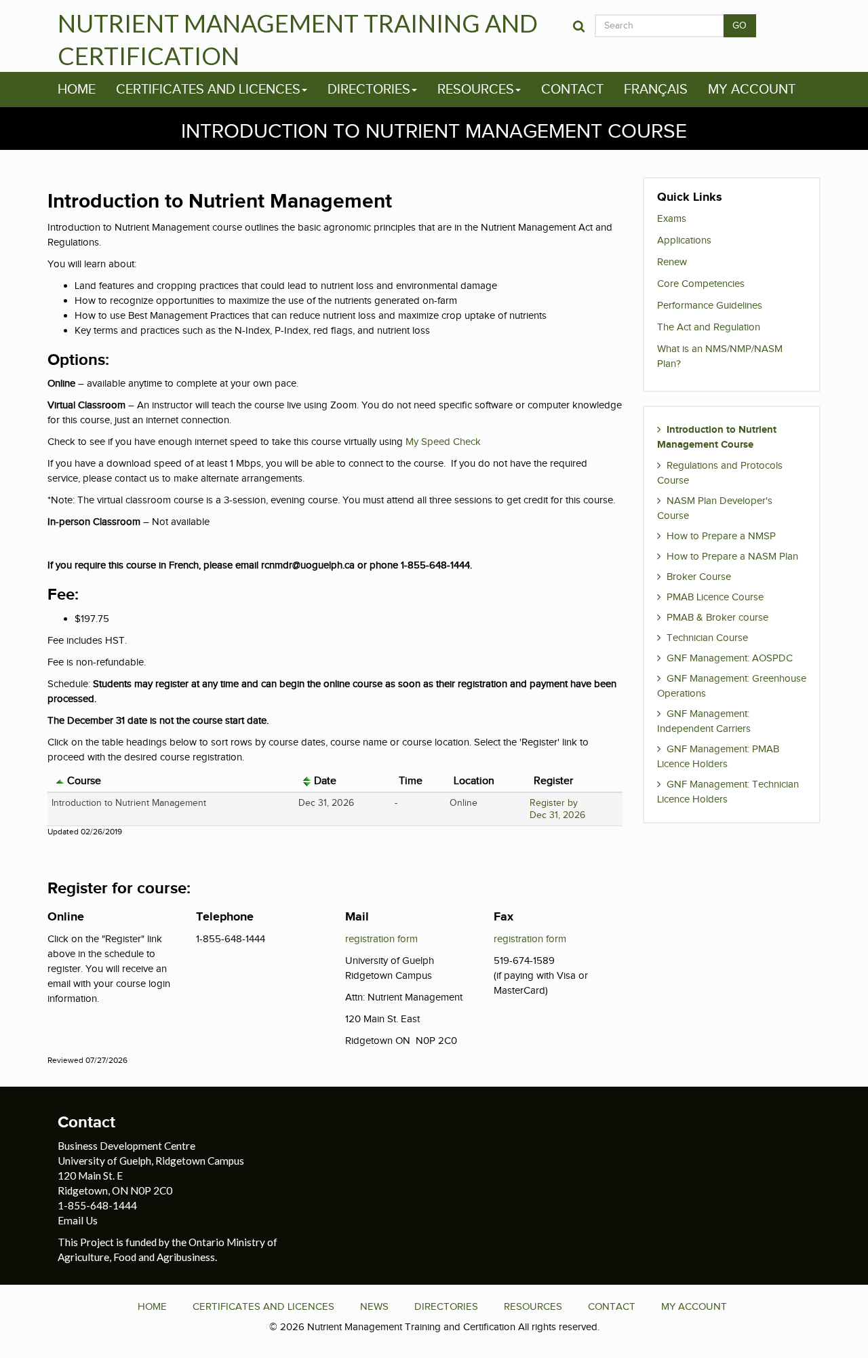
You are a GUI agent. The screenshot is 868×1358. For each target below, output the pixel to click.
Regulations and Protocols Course (720, 472)
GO (739, 25)
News (374, 1306)
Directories (369, 89)
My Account (751, 89)
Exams (671, 218)
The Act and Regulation (708, 327)
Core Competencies (701, 283)
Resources (475, 89)
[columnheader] (170, 781)
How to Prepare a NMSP (721, 536)
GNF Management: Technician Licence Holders (728, 791)
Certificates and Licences (208, 89)
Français (656, 89)
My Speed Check (443, 441)
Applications (684, 240)
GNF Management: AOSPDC (730, 658)
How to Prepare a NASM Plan (732, 556)
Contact (572, 89)
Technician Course (707, 638)
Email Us (78, 1220)
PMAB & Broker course (717, 617)
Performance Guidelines (709, 305)
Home (77, 89)
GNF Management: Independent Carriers (704, 721)
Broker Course (699, 576)
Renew (672, 262)
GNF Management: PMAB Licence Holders (718, 756)
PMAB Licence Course (715, 597)
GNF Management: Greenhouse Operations (731, 685)
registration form (381, 939)
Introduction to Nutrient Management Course (716, 437)
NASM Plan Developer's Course (714, 508)
